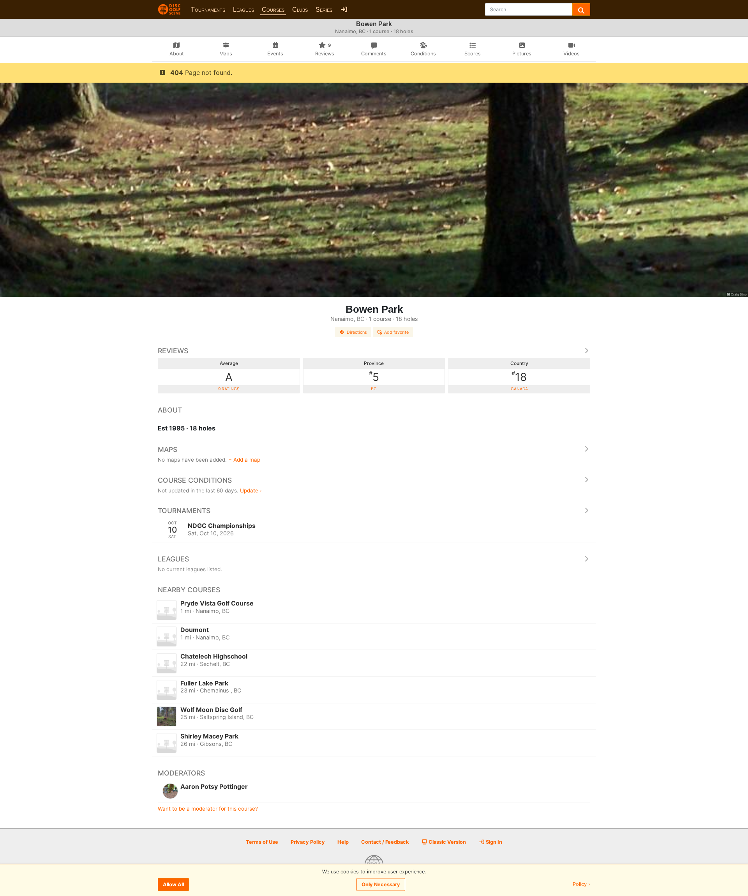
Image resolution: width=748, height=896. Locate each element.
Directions (357, 332)
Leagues (243, 9)
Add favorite (396, 332)
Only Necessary (381, 884)
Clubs (300, 9)
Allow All (173, 884)
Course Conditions (195, 480)
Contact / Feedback (385, 842)
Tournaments (208, 9)
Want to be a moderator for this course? (208, 809)
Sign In (493, 842)
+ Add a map (244, 460)
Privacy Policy (308, 842)
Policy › (581, 884)
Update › (251, 490)
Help (343, 842)
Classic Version (446, 842)
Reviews (173, 351)
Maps (167, 449)
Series (324, 9)
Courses (273, 9)
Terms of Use (262, 842)
